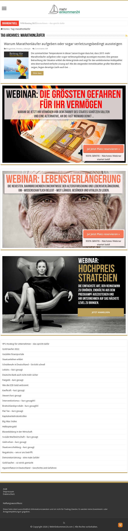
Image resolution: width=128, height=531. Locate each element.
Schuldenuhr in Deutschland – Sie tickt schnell (23, 364)
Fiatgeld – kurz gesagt (12, 380)
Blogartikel (10, 49)
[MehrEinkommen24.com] (64, 8)
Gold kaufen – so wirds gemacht (17, 462)
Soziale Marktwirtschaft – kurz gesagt (20, 437)
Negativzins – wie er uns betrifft (17, 452)
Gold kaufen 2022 (28, 23)
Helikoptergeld (9, 426)
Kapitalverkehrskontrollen (14, 416)
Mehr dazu (37, 73)
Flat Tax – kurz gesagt (12, 411)
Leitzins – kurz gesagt (12, 369)
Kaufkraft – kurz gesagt (13, 390)
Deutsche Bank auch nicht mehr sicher (20, 375)
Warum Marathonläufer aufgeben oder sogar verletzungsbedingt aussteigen (63, 44)
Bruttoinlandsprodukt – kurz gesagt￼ (20, 406)
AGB (5, 489)
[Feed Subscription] (126, 35)
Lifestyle (27, 49)
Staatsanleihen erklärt (12, 359)
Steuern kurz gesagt (11, 395)
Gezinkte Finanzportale (13, 354)
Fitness (19, 49)
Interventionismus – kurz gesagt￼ (18, 400)
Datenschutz (9, 494)
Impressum (8, 491)
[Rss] (64, 523)
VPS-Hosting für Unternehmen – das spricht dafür (25, 344)
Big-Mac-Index (9, 421)
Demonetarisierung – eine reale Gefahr (21, 457)
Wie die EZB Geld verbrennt (15, 385)
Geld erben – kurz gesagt (14, 442)
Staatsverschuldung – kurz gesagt (18, 447)
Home (6, 29)
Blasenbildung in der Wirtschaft (17, 431)
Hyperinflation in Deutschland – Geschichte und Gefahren (29, 468)
